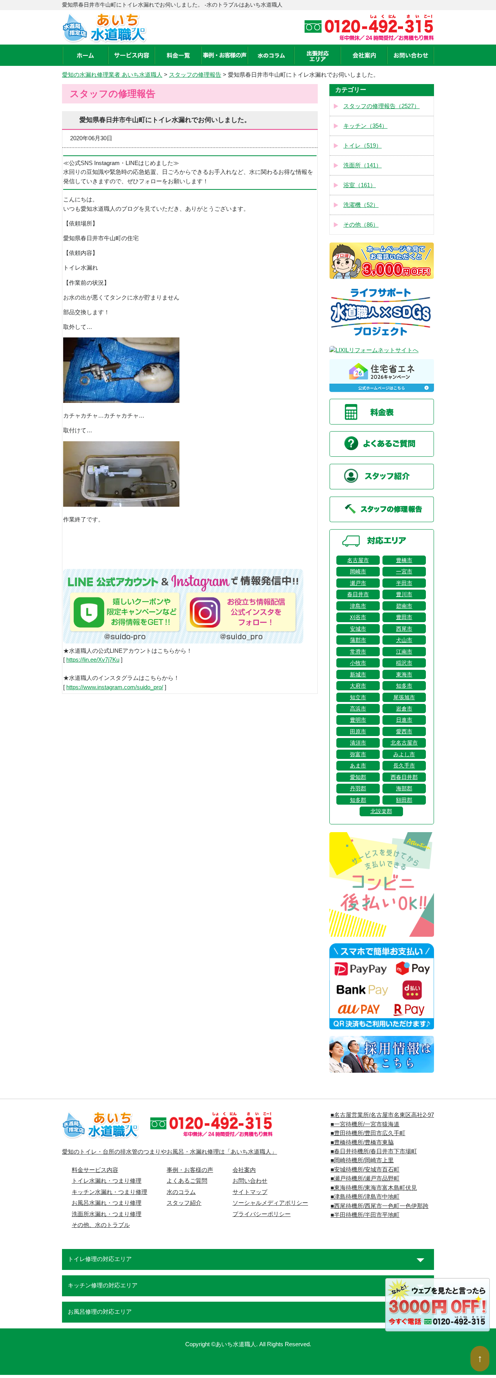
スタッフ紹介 (184, 1203)
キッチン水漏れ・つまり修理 (109, 1192)
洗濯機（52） (361, 205)
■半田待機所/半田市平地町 (365, 1215)
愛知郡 (358, 777)
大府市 (358, 686)
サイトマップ (249, 1192)
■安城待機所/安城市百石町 (365, 1169)
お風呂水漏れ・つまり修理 (106, 1203)
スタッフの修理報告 (195, 75)
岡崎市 (358, 571)
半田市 (404, 583)
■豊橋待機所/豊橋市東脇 (362, 1142)
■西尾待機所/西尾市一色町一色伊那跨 (380, 1206)
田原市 (358, 731)
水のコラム (181, 1192)
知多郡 (358, 800)
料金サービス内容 (95, 1170)
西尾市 (404, 629)
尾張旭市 (404, 697)
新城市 (358, 674)
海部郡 (404, 788)
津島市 (358, 606)
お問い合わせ (249, 1181)
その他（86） (361, 225)
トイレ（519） (362, 146)
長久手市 (404, 765)
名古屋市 (358, 560)
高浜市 (358, 708)
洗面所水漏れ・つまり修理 (106, 1214)
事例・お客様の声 (190, 1170)
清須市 (358, 743)
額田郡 (404, 800)
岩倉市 (404, 708)
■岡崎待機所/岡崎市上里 (362, 1160)
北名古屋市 (404, 743)
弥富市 (358, 754)
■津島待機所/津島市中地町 (365, 1197)
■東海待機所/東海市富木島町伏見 (374, 1188)
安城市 (358, 629)
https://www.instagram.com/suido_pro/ (114, 687)
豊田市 (404, 617)
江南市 (404, 652)
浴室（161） (359, 185)
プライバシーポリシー (261, 1214)
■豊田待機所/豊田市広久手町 (368, 1133)
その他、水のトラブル (101, 1225)
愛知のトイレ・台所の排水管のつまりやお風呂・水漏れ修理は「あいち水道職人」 (169, 1152)
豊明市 (358, 720)
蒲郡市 (358, 640)
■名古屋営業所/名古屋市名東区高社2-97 (382, 1115)
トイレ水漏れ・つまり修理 (106, 1181)
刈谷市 (358, 617)
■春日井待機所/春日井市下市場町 (374, 1151)
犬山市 (404, 640)
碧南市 (404, 606)
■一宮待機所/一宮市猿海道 (365, 1124)
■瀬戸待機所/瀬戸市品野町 (365, 1178)
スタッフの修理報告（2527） (381, 106)
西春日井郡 (404, 777)
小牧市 (358, 663)
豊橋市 (404, 560)
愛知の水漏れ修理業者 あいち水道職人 (112, 75)
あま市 (358, 765)
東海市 (404, 674)
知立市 (358, 697)
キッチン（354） (365, 126)
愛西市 (404, 731)
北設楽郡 (381, 811)
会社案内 (244, 1170)
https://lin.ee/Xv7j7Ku (92, 660)
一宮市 (404, 571)
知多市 (404, 686)
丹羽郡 (358, 788)
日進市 (404, 720)
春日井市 (358, 594)
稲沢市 (404, 663)
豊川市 (404, 594)
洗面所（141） (362, 165)
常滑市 (358, 652)
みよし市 (404, 754)
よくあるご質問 (187, 1181)
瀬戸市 (358, 583)
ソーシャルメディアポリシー (270, 1203)
